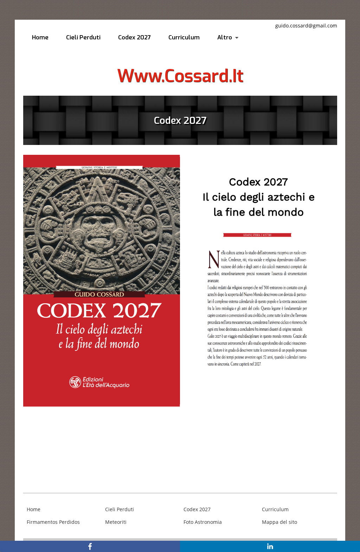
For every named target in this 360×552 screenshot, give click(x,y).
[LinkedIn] (270, 546)
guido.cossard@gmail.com (306, 25)
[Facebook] (90, 546)
